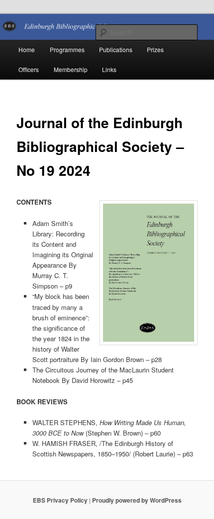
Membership (71, 69)
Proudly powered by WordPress (137, 500)
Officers (28, 69)
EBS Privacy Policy (60, 500)
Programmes (67, 49)
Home (26, 49)
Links (109, 69)
